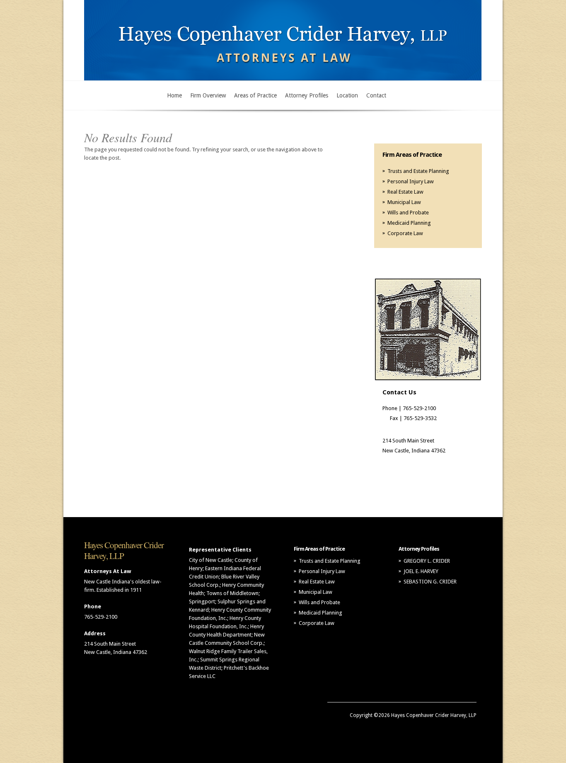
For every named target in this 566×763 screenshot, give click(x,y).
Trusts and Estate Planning (418, 171)
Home (174, 95)
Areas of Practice (255, 95)
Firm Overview (208, 95)
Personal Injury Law (410, 181)
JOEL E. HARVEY (421, 571)
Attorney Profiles (306, 95)
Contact (376, 95)
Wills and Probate (408, 212)
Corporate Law (405, 233)
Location (347, 95)
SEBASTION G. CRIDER (430, 581)
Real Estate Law (405, 192)
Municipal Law (404, 202)
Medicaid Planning (409, 223)
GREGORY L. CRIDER (427, 561)
